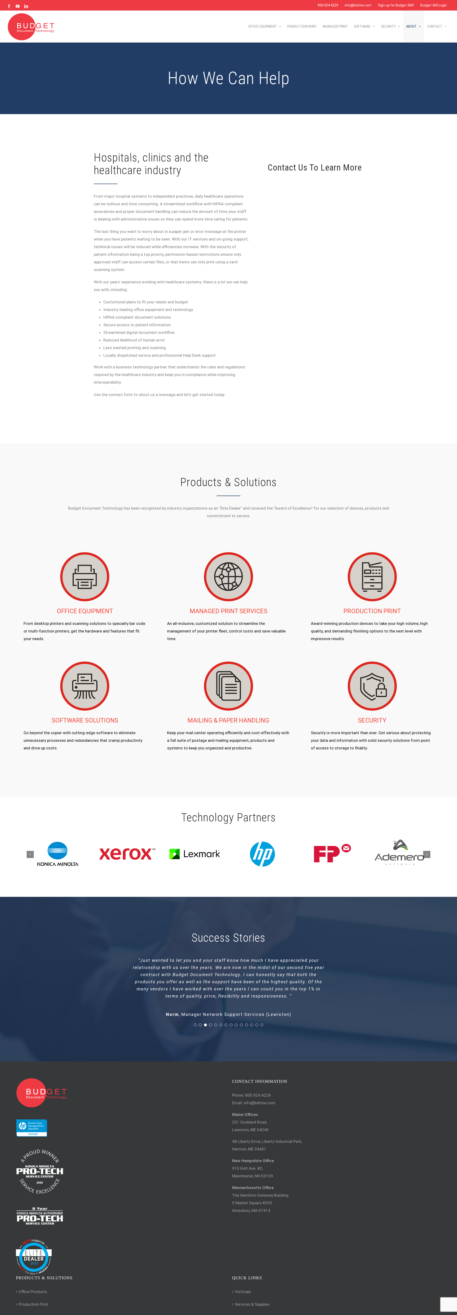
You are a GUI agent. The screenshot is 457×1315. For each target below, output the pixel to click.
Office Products (33, 1291)
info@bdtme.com (259, 1102)
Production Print (33, 1304)
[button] (30, 854)
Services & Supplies (252, 1304)
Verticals (243, 1291)
